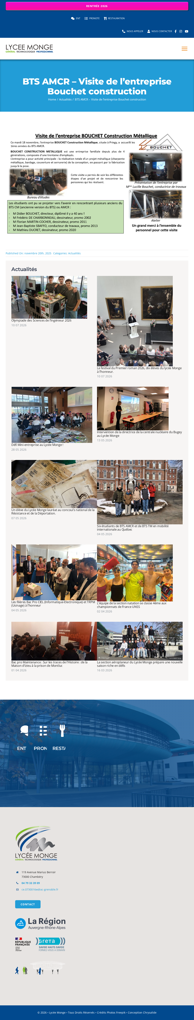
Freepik (120, 1012)
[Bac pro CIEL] (54, 546)
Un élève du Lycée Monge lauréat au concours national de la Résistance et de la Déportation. (53, 511)
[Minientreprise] (51, 388)
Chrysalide (149, 1012)
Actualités (74, 253)
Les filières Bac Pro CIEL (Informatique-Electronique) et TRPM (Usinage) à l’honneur (53, 604)
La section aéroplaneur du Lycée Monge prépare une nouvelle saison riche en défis (140, 664)
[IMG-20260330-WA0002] (140, 461)
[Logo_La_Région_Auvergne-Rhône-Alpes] (40, 919)
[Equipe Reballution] (49, 277)
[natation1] (135, 546)
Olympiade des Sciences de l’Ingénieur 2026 (41, 320)
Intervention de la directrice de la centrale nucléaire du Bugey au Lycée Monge (139, 434)
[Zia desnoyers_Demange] (135, 277)
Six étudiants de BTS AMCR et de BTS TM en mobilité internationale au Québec (133, 528)
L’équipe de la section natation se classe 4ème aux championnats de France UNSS (131, 605)
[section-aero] (140, 623)
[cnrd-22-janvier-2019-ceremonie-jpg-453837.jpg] (54, 461)
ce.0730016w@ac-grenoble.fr (40, 889)
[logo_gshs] (40, 935)
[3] (54, 623)
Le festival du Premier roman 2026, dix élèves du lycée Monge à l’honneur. (139, 370)
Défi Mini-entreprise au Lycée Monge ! (37, 445)
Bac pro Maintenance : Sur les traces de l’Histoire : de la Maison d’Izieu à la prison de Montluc (49, 664)
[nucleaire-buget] (133, 388)
